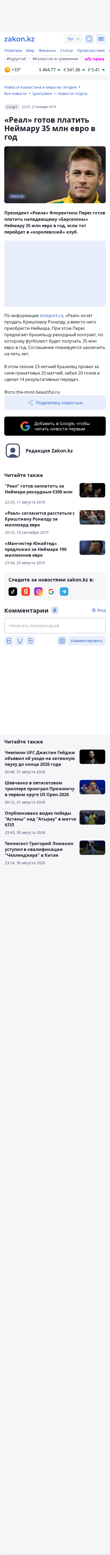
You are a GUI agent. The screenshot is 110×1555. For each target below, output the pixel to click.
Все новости (15, 93)
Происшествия (91, 50)
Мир (30, 50)
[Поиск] (89, 39)
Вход (101, 610)
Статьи (66, 50)
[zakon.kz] (19, 38)
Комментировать (87, 640)
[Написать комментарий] (55, 625)
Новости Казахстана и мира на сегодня (40, 87)
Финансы (47, 50)
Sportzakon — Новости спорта (59, 93)
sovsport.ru (51, 315)
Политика (13, 50)
